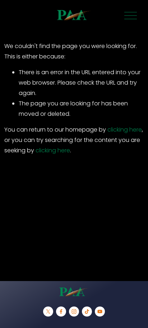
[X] (48, 311)
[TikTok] (87, 311)
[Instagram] (74, 311)
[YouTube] (100, 311)
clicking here (124, 129)
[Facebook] (61, 311)
